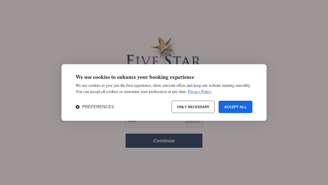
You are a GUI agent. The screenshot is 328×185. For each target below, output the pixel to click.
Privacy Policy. (200, 91)
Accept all (235, 107)
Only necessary (193, 107)
